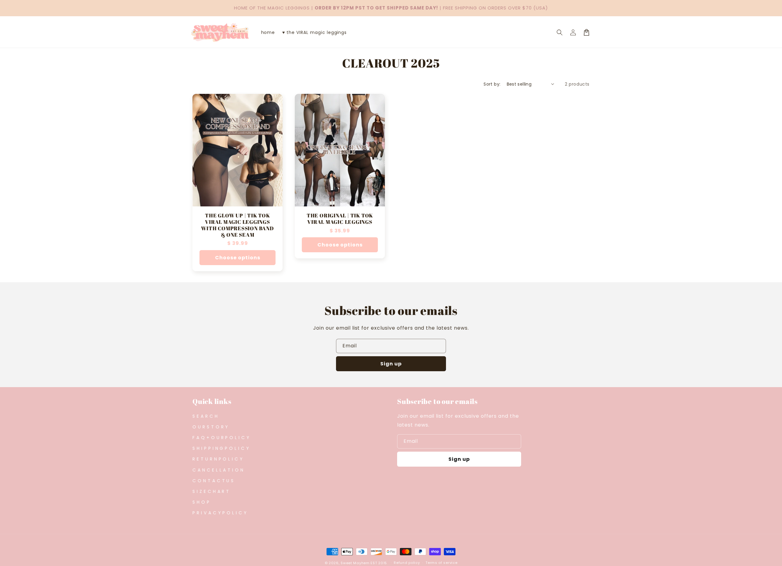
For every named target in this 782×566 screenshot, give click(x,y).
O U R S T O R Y (210, 427)
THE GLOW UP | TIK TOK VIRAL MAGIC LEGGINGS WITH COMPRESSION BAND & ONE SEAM (237, 225)
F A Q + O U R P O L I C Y (221, 438)
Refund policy (407, 562)
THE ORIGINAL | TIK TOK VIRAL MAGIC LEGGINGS (340, 219)
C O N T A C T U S (213, 481)
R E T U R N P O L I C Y (217, 459)
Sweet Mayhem (355, 562)
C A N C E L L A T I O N (217, 470)
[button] (559, 32)
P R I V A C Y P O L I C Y (219, 513)
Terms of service (441, 562)
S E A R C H (205, 416)
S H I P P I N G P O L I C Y (220, 448)
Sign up (391, 363)
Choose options (237, 257)
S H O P (201, 502)
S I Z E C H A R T (210, 491)
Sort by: (492, 84)
